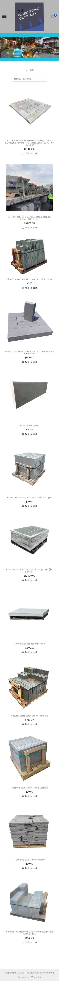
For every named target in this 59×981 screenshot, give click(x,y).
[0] (52, 16)
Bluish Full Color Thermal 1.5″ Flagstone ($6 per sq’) (29, 570)
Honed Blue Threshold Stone (29, 643)
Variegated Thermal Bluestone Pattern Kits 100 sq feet (29, 932)
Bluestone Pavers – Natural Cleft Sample (29, 497)
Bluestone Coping (29, 425)
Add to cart (31, 153)
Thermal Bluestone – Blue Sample (29, 787)
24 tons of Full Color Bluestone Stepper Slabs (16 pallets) (29, 218)
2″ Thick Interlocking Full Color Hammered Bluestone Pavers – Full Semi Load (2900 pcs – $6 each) (29, 142)
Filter (31, 69)
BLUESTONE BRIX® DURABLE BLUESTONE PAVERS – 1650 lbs (29, 352)
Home (23, 48)
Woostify (36, 977)
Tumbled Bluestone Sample (29, 859)
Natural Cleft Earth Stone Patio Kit (29, 715)
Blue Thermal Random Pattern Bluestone (29, 279)
